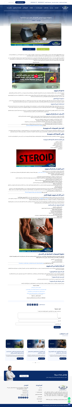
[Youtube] (19, 397)
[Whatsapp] (69, 401)
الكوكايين (41, 198)
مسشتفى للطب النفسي (42, 172)
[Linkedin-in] (21, 397)
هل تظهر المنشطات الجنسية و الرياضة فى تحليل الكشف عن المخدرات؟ (31, 263)
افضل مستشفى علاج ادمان (36, 287)
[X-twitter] (23, 397)
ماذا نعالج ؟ (46, 7)
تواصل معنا (9, 7)
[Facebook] (27, 397)
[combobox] (9, 2)
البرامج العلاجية (39, 7)
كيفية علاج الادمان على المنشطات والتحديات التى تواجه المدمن (36, 289)
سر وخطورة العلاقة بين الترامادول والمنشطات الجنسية (36, 293)
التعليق (59, 318)
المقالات (31, 7)
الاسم (59, 320)
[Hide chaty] (69, 404)
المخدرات (46, 198)
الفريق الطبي (25, 7)
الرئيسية (56, 7)
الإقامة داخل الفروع (17, 7)
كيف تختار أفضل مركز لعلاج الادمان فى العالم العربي (36, 291)
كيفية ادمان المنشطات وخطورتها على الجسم (34, 125)
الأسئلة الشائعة (39, 398)
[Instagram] (25, 397)
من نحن (51, 7)
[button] (37, 305)
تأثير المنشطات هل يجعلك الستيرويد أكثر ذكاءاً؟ (33, 192)
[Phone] (69, 398)
